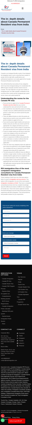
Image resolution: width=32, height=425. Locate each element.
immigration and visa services (18, 179)
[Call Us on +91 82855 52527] (2, 416)
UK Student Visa (22, 292)
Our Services (21, 277)
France (3, 404)
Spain (18, 402)
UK (20, 400)
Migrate (20, 279)
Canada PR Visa (6, 281)
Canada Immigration (7, 278)
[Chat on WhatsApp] (2, 420)
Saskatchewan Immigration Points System (6, 319)
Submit (6, 256)
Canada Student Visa (24, 287)
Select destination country (9, 240)
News (3, 323)
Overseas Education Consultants (20, 380)
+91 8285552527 (15, 3)
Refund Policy (7, 417)
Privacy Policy (16, 417)
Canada (11, 400)
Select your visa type (8, 233)
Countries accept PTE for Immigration (11, 369)
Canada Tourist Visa (7, 283)
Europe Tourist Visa (23, 304)
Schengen (9, 402)
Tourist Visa (21, 284)
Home (2, 29)
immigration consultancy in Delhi (9, 183)
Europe (14, 402)
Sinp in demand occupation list (9, 395)
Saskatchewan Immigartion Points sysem (17, 393)
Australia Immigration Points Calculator (11, 384)
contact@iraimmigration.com (9, 360)
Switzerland (9, 404)
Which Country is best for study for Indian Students (14, 382)
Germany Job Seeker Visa (17, 386)
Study (19, 282)
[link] (16, 421)
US (23, 400)
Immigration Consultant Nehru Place (13, 391)
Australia (16, 400)
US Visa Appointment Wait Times (16, 371)
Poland (23, 402)
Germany (19, 404)
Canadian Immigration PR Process (20, 367)
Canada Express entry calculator (19, 387)
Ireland (14, 404)
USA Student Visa (23, 289)
